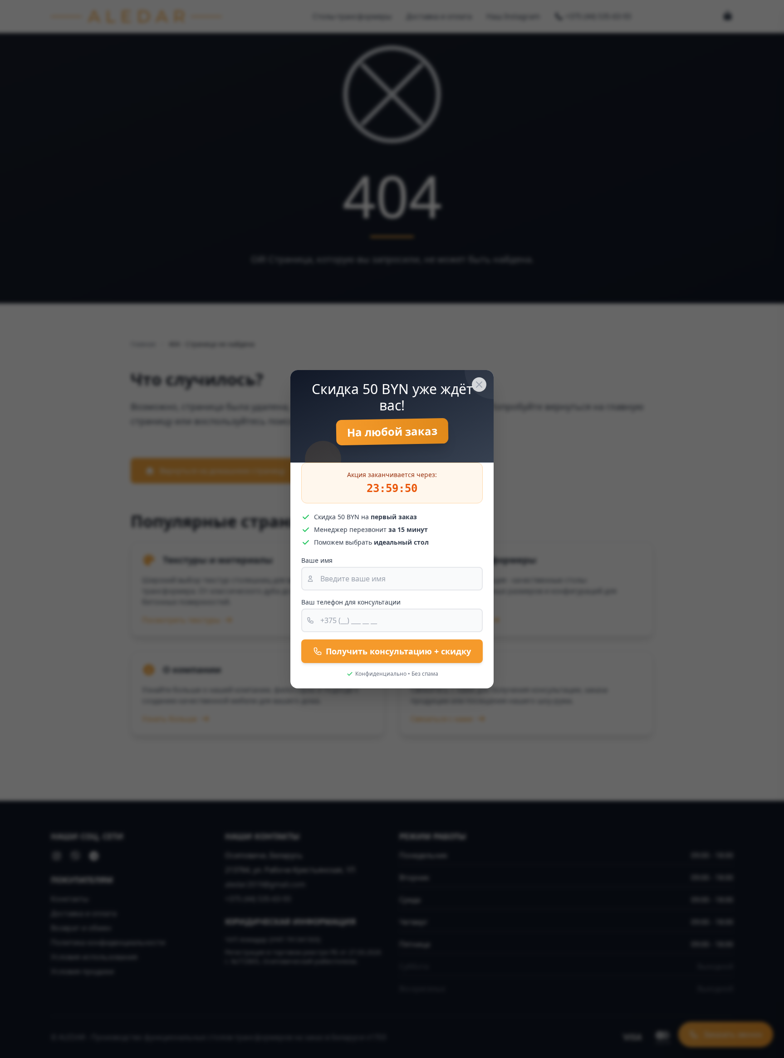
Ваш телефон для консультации (351, 602)
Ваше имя (317, 560)
